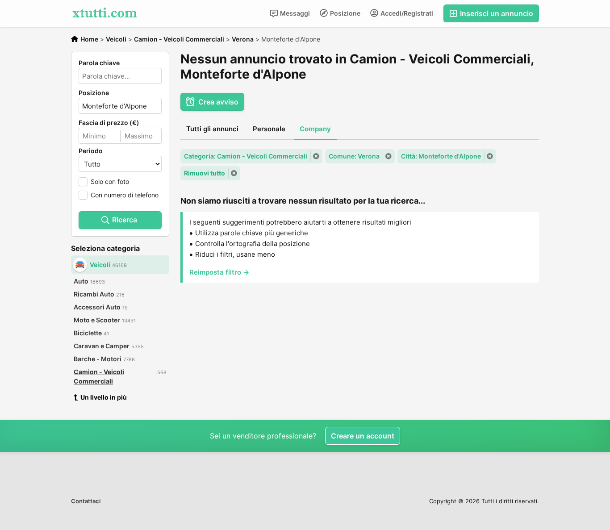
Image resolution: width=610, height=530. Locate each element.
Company (315, 129)
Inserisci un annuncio (495, 13)
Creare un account (362, 435)
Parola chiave (99, 63)
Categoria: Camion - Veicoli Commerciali (245, 156)
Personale (269, 129)
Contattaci (85, 501)
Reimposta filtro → (219, 272)
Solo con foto (110, 181)
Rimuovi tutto (204, 173)
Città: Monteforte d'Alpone (441, 156)
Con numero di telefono (125, 195)
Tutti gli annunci (212, 129)
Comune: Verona (354, 156)
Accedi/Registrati (406, 13)
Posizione (344, 13)
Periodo (91, 150)
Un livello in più (103, 397)
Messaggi (294, 13)
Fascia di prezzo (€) (109, 122)
